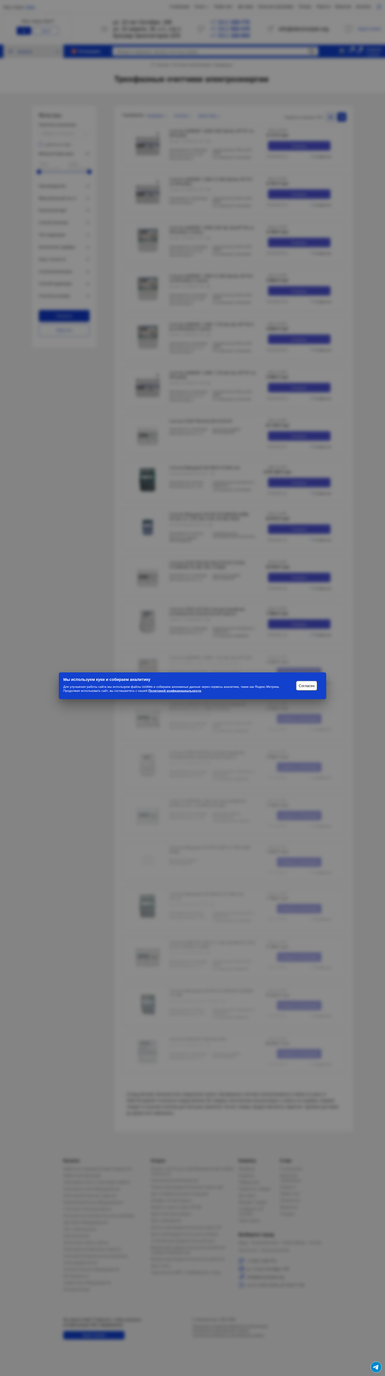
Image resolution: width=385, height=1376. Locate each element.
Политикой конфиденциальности (174, 690)
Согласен (307, 685)
